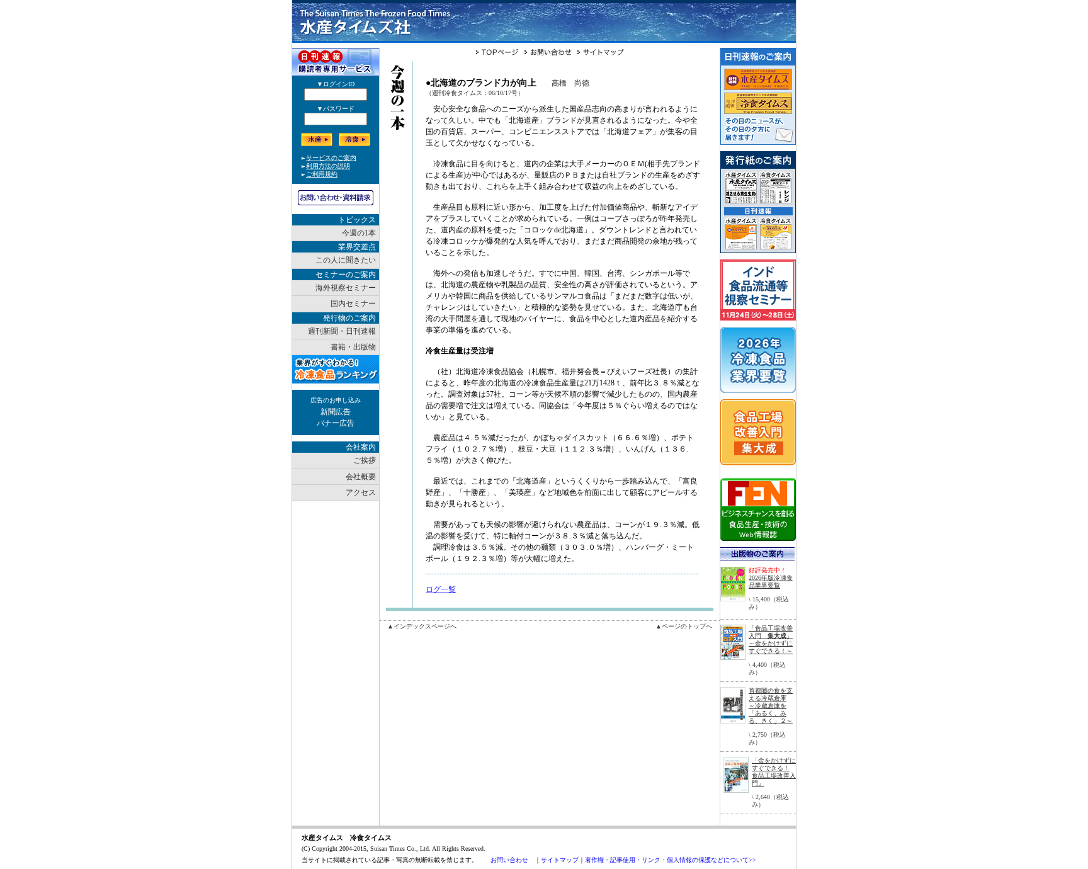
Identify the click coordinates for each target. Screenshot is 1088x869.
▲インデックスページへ (421, 626)
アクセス (361, 492)
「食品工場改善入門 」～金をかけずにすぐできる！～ (771, 639)
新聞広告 (335, 411)
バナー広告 (335, 423)
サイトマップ (560, 859)
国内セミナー (353, 303)
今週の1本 (359, 233)
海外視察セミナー (345, 287)
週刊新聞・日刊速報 (342, 331)
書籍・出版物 (353, 347)
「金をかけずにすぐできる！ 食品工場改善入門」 (774, 772)
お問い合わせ (509, 859)
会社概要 (361, 476)
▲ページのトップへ (683, 626)
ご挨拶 (364, 460)
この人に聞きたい (345, 260)
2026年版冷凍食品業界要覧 (771, 581)
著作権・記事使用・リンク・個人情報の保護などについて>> (670, 859)
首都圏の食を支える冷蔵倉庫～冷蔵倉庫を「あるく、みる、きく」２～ (771, 705)
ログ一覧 (441, 589)
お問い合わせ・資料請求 (335, 197)
